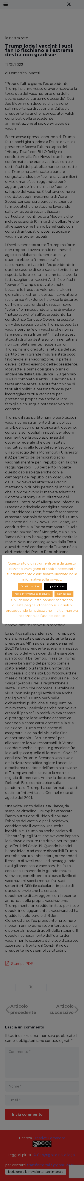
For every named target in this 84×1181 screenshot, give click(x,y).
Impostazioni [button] (56, 586)
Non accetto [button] (64, 593)
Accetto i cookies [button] (30, 586)
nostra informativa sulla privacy (32, 593)
